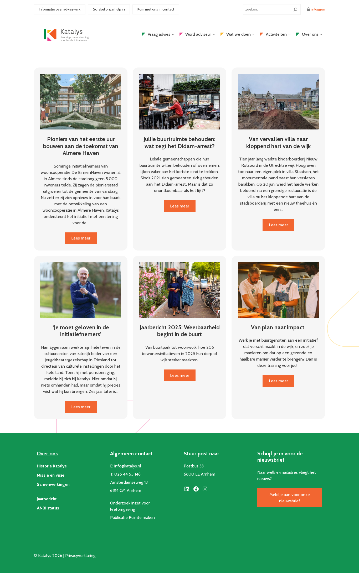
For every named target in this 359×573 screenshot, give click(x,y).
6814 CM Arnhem (125, 490)
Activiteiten (276, 34)
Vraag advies (159, 34)
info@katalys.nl (127, 465)
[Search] (295, 9)
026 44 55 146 (127, 474)
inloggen (318, 9)
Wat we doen (238, 34)
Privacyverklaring (80, 555)
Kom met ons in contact (155, 9)
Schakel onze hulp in (109, 9)
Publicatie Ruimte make (131, 517)
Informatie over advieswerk (59, 9)
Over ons (310, 34)
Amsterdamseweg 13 (129, 482)
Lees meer (84, 239)
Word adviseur (198, 34)
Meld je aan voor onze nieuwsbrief (289, 497)
